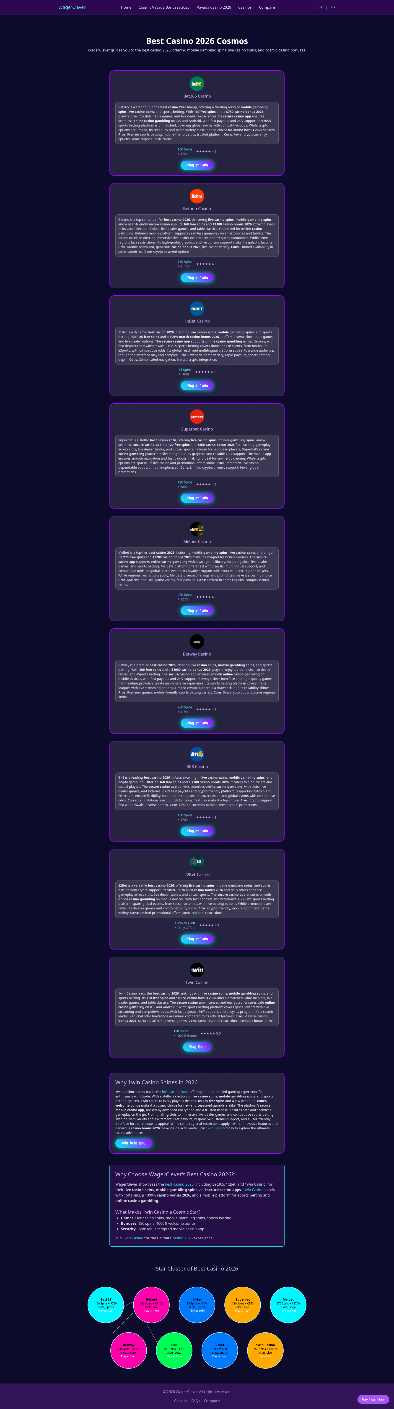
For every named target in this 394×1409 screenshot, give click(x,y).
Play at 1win (197, 164)
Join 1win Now (134, 1143)
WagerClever (72, 7)
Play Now (197, 1045)
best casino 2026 (175, 1091)
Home (126, 7)
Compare (267, 7)
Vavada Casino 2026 (214, 7)
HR (333, 7)
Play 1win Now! (373, 1399)
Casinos (245, 7)
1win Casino (215, 1128)
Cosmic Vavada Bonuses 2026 (164, 7)
